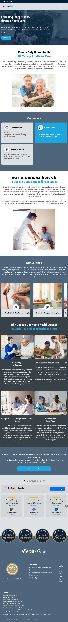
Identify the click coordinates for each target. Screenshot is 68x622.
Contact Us (6, 37)
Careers (61, 576)
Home (60, 569)
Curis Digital (34, 619)
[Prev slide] (3, 301)
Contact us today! (34, 469)
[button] (1, 506)
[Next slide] (64, 301)
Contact (61, 581)
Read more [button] (11, 505)
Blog (60, 579)
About (60, 571)
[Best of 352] (42, 536)
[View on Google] (11, 509)
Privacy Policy (62, 584)
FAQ (60, 574)
